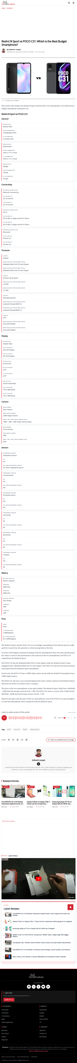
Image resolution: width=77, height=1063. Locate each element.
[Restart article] (55, 718)
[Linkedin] (48, 987)
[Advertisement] (38, 24)
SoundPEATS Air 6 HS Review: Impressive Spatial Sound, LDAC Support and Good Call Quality (13, 803)
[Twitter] (34, 987)
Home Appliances (7, 1022)
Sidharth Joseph (38, 760)
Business (5, 1030)
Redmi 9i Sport (34, 729)
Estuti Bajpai (30, 807)
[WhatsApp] (22, 740)
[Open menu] (73, 3)
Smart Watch (44, 1019)
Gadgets (10, 8)
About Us (43, 1030)
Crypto (4, 1037)
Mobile (42, 1016)
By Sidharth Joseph (14, 50)
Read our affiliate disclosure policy (38, 1051)
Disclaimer (43, 1037)
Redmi (25, 729)
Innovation (5, 1013)
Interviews (5, 1010)
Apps (3, 1019)
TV (40, 1022)
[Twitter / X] (13, 740)
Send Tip (8, 1000)
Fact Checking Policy (23, 1057)
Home (3, 8)
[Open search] (69, 3)
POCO (9, 729)
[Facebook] (9, 740)
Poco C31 (17, 729)
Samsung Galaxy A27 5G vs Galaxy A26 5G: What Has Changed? (62, 803)
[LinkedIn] (17, 740)
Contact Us (43, 1033)
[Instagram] (38, 987)
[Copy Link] (26, 740)
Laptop (42, 1013)
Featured (5, 1040)
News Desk (4, 807)
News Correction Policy (8, 1057)
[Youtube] (43, 987)
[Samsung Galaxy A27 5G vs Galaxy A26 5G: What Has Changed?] (63, 791)
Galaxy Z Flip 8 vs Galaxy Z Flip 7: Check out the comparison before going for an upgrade (38, 803)
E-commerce (6, 1016)
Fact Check (5, 1033)
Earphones (43, 1010)
